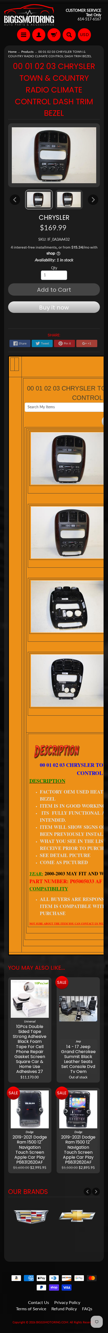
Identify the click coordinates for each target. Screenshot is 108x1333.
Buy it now (54, 307)
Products (27, 51)
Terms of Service (31, 1308)
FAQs (87, 1308)
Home (12, 51)
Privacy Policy (67, 1302)
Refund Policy (64, 1308)
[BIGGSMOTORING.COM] (29, 15)
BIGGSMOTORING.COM (52, 1322)
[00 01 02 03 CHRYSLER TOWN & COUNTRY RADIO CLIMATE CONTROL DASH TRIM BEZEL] (39, 199)
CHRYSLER (54, 217)
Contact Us (38, 1302)
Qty (54, 268)
